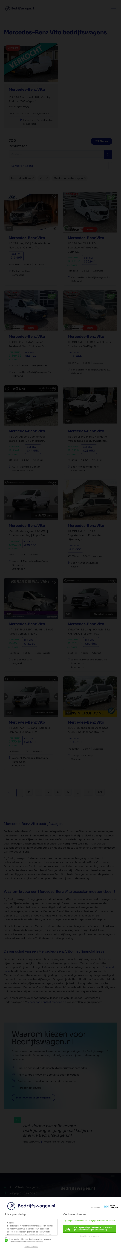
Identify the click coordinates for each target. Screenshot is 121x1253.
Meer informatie (31, 1247)
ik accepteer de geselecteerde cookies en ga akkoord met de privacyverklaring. (89, 1228)
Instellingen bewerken (89, 1236)
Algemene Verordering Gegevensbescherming (26, 1241)
